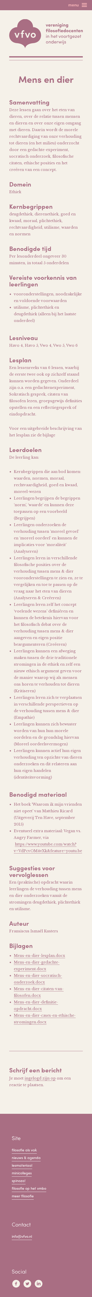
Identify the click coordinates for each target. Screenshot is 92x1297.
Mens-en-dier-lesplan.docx (39, 955)
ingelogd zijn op (40, 1078)
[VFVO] (46, 34)
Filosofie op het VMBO (29, 1188)
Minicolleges (22, 1172)
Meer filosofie (23, 1195)
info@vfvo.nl (22, 1236)
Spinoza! (19, 1180)
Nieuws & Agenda (26, 1157)
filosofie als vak (24, 1149)
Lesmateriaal (22, 1165)
